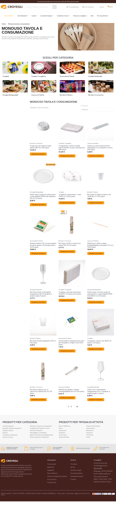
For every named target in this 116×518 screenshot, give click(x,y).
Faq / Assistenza (89, 7)
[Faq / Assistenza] (83, 7)
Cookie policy (70, 493)
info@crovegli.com (104, 474)
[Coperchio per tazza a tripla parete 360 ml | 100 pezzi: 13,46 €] (43, 132)
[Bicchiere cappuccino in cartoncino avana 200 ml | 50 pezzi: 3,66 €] (43, 377)
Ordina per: (84, 105)
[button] (110, 7)
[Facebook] (95, 485)
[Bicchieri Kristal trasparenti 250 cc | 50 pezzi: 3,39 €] (43, 327)
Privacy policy (61, 493)
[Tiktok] (106, 485)
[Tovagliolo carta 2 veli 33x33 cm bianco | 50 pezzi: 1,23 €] (100, 327)
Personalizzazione (74, 7)
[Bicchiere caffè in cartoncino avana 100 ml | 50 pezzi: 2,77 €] (72, 229)
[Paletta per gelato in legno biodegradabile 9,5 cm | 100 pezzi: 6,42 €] (72, 376)
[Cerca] (54, 7)
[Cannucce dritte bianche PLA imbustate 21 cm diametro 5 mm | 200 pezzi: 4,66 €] (100, 133)
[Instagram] (98, 485)
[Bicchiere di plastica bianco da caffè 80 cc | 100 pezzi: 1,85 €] (100, 181)
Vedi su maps (98, 468)
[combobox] (37, 7)
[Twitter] (103, 485)
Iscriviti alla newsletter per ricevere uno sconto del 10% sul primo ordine (58, 1)
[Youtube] (100, 485)
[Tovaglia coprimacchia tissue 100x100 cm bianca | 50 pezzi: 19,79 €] (72, 278)
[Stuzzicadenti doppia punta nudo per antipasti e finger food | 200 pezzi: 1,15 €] (72, 328)
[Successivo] (112, 406)
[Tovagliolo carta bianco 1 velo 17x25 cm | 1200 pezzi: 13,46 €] (72, 181)
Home (4, 24)
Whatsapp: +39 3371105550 (103, 471)
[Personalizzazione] (67, 7)
